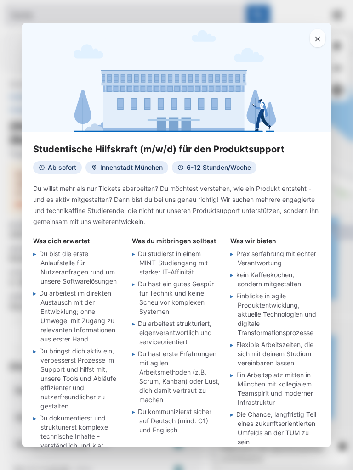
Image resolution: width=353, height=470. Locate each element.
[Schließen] (317, 38)
